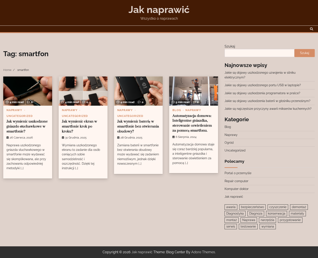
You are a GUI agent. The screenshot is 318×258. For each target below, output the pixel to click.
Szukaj (230, 46)
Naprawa (248, 220)
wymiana (267, 226)
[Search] (311, 29)
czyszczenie (277, 207)
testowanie (248, 226)
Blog (176, 110)
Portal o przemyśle (238, 173)
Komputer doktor (237, 189)
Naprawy (14, 110)
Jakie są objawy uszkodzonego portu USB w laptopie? (263, 85)
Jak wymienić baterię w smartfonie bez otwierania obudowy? (138, 126)
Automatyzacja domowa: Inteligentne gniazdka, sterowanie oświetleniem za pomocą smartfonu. (192, 123)
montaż (231, 220)
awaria (231, 207)
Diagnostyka (235, 213)
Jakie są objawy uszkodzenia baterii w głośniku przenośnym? (267, 101)
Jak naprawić (159, 9)
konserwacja (276, 213)
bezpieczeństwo (252, 207)
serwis (230, 226)
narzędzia (267, 220)
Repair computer (236, 181)
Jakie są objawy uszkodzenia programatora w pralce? (262, 93)
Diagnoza (255, 213)
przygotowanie (290, 220)
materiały (297, 213)
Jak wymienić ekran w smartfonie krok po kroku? (79, 126)
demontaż (299, 207)
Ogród (229, 142)
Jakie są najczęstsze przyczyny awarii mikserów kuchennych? (268, 108)
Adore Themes (203, 252)
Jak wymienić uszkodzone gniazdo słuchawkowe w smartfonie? (27, 126)
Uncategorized (19, 116)
